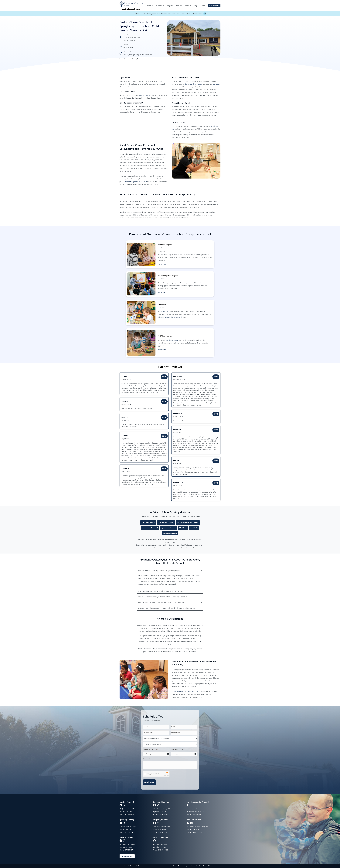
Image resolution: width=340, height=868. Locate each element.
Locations (188, 6)
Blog (195, 6)
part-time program (172, 340)
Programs (170, 6)
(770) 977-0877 (129, 832)
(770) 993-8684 (163, 814)
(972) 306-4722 (163, 850)
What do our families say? (129, 59)
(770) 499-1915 (197, 832)
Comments (147, 759)
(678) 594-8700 (129, 850)
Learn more (162, 264)
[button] (170, 570)
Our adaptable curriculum (193, 84)
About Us (150, 6)
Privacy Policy (217, 866)
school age (164, 311)
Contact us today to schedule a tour (135, 182)
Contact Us (194, 866)
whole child (216, 84)
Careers (202, 6)
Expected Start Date (178, 749)
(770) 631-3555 (197, 814)
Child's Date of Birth (150, 749)
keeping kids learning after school (170, 317)
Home (174, 866)
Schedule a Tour (214, 5)
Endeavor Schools (207, 866)
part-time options (144, 95)
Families (179, 6)
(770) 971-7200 (128, 48)
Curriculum (160, 6)
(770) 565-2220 (129, 814)
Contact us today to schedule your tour (185, 691)
